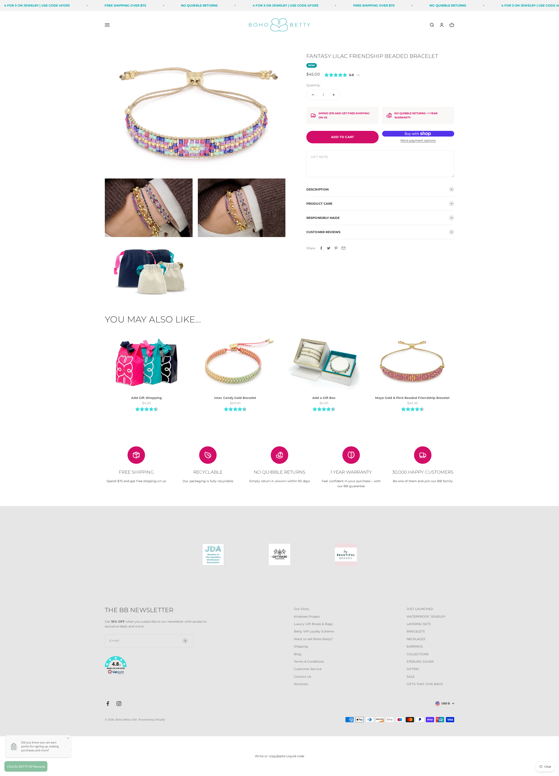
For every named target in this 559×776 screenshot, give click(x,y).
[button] (163, 665)
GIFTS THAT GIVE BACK (425, 684)
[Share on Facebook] (321, 248)
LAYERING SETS (419, 624)
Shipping (301, 646)
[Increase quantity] (333, 95)
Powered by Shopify (151, 719)
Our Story (301, 609)
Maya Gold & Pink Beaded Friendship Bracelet (412, 398)
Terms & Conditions (309, 661)
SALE (410, 677)
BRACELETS (416, 631)
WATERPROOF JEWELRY (426, 616)
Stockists (301, 684)
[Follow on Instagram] (119, 704)
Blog (297, 654)
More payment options (418, 140)
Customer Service (307, 669)
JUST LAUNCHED (420, 609)
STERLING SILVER (420, 661)
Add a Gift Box (324, 398)
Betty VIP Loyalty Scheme (314, 631)
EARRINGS (415, 646)
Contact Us (302, 677)
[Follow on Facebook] (108, 704)
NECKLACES (416, 639)
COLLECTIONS (418, 654)
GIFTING (413, 669)
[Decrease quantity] (313, 95)
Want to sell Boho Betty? (313, 639)
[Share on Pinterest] (336, 248)
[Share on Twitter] (328, 248)
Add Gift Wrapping (146, 398)
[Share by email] (343, 248)
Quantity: (313, 85)
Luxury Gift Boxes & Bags (313, 624)
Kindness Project (307, 616)
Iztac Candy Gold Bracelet (235, 398)
